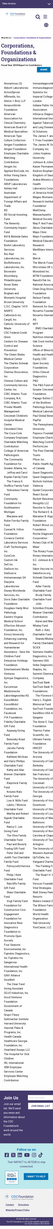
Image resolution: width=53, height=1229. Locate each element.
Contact (10, 1204)
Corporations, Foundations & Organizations (32, 38)
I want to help (36, 1176)
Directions (23, 1204)
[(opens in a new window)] (7, 1155)
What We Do (6, 38)
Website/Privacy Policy (17, 1210)
